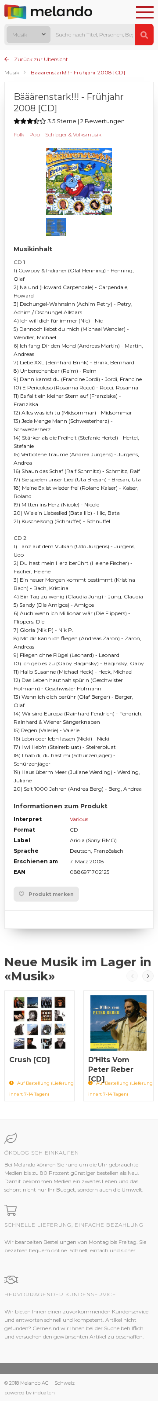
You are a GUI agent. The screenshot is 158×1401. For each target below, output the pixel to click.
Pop (34, 134)
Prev (132, 976)
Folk (19, 134)
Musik (11, 72)
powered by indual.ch (29, 1393)
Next (148, 976)
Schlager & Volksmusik (73, 134)
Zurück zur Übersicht (40, 59)
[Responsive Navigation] (145, 12)
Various (79, 819)
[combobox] (28, 34)
